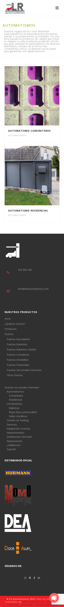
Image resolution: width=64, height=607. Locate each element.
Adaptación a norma (18, 428)
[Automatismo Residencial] (39, 176)
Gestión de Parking (17, 420)
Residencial (15, 399)
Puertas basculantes (18, 339)
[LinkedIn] (39, 577)
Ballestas (14, 408)
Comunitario (16, 395)
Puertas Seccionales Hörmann (24, 370)
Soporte (11, 449)
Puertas (9, 334)
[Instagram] (25, 577)
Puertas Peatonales (18, 365)
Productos (11, 329)
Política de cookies (46, 604)
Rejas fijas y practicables (23, 412)
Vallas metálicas (18, 416)
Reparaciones (14, 441)
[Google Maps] (30, 577)
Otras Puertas (15, 375)
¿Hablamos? (14, 445)
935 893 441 (25, 269)
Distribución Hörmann (19, 436)
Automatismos (17, 135)
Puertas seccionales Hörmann (22, 387)
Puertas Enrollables (18, 359)
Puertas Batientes (17, 344)
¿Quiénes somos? (15, 323)
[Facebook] (34, 577)
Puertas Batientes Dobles (21, 349)
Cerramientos (14, 403)
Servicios (12, 424)
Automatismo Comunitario (29, 130)
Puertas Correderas (18, 354)
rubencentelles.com (33, 601)
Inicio (8, 318)
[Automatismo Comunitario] (39, 96)
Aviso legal (27, 604)
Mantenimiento (15, 432)
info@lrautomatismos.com (33, 288)
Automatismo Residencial (28, 210)
